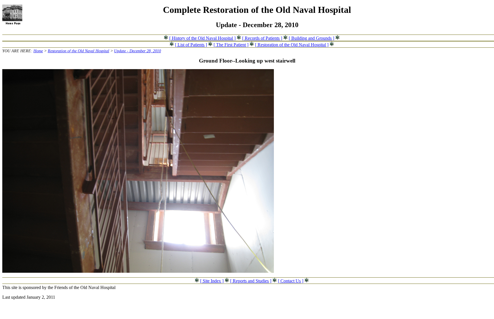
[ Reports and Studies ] (250, 280)
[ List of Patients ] (191, 44)
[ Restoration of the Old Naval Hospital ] (291, 44)
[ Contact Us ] (290, 280)
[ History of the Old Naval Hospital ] (202, 38)
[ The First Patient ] (231, 44)
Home (38, 51)
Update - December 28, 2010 (137, 51)
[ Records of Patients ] (262, 38)
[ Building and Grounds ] (311, 38)
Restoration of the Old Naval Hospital (78, 51)
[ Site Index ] (212, 280)
